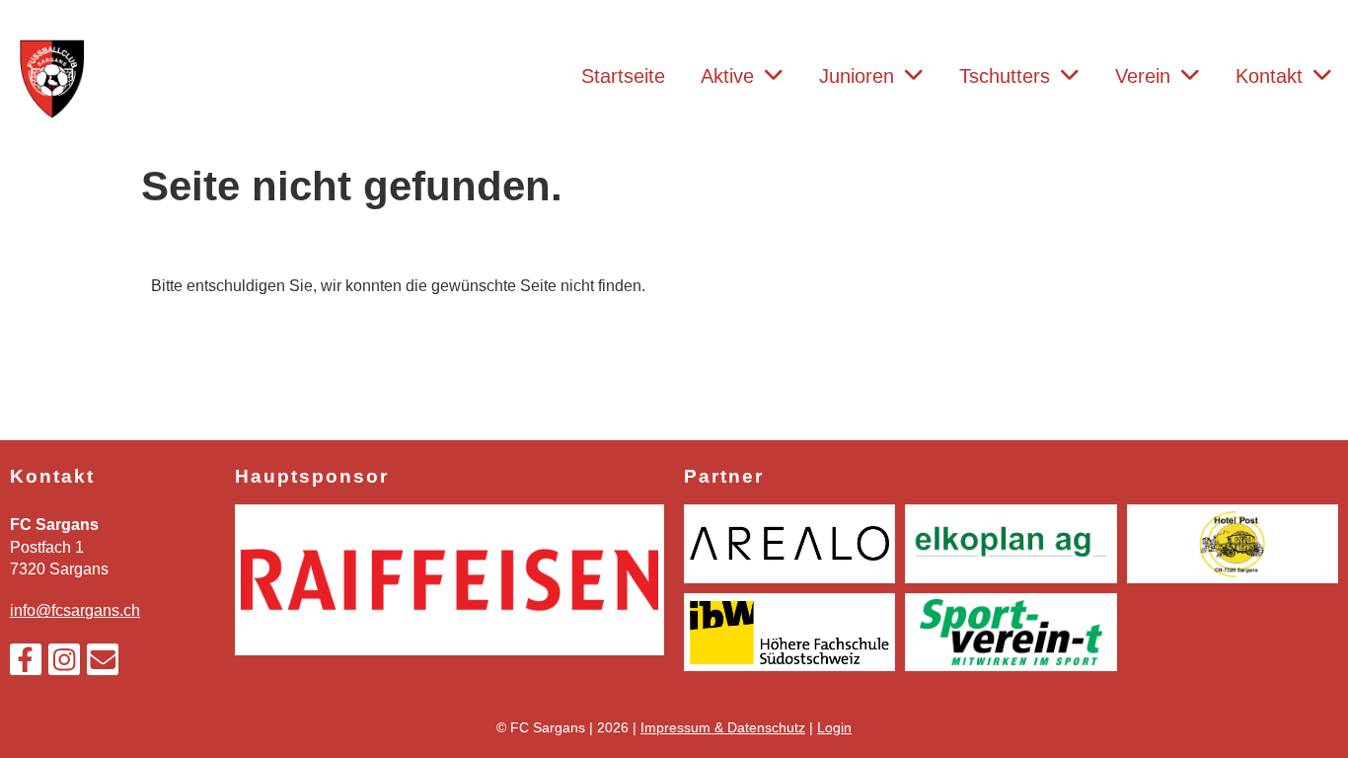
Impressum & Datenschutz (722, 727)
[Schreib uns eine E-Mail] (102, 664)
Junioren (856, 76)
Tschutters (1004, 76)
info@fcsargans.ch (75, 610)
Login (834, 727)
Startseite (623, 76)
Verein (1142, 76)
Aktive (727, 76)
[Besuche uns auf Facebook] (25, 664)
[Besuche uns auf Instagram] (64, 664)
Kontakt (1269, 76)
